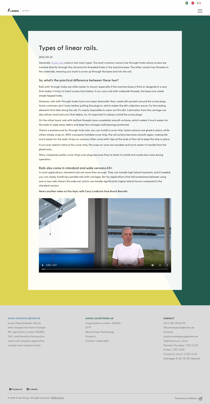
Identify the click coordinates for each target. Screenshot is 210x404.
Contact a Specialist (97, 341)
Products (90, 336)
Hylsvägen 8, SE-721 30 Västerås (181, 359)
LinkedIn (33, 389)
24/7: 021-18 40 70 (174, 323)
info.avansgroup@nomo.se (178, 328)
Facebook (16, 389)
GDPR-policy (57, 398)
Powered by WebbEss (186, 398)
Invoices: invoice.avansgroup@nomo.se (180, 334)
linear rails (58, 63)
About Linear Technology (99, 332)
